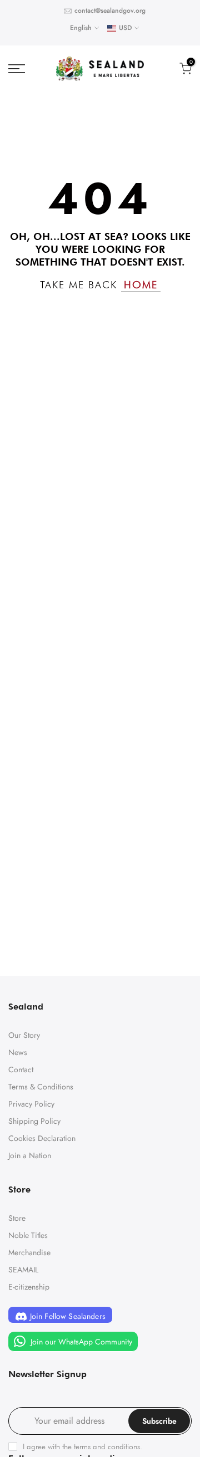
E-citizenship (28, 1286)
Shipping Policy (34, 1121)
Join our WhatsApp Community (80, 1341)
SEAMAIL (23, 1269)
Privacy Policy (31, 1103)
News (17, 1052)
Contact (20, 1069)
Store (17, 1218)
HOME (141, 285)
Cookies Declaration (42, 1138)
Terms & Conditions (40, 1086)
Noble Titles (28, 1235)
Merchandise (29, 1252)
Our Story (24, 1035)
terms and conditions (107, 1446)
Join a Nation (29, 1155)
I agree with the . (82, 1446)
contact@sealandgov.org (110, 11)
